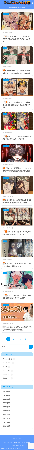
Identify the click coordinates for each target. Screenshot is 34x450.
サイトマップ (8, 442)
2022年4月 (7, 422)
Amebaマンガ (8, 359)
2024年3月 (7, 403)
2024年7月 (6, 391)
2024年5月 (7, 399)
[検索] (31, 347)
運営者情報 (17, 442)
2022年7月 (6, 411)
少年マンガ (5, 80)
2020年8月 (7, 426)
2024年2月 (7, 407)
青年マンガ (5, 146)
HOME (18, 438)
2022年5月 (6, 418)
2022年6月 (6, 414)
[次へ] (26, 339)
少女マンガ (5, 14)
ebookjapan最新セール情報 (17, 7)
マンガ (4, 48)
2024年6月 (7, 395)
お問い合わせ (26, 442)
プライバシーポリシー (17, 445)
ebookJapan (8, 363)
